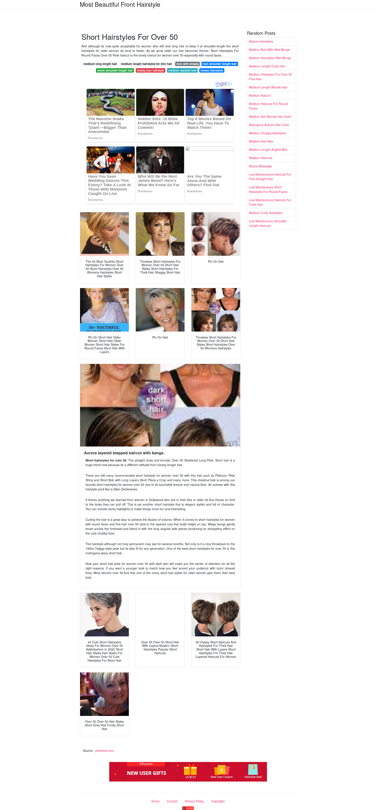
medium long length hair (100, 64)
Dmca (155, 801)
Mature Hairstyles (261, 41)
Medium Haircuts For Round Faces (268, 105)
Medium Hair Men (261, 141)
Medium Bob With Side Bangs (269, 49)
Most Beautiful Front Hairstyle (120, 4)
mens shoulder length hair (115, 70)
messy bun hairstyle (150, 70)
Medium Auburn (260, 95)
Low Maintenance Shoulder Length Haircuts (268, 223)
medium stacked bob (182, 70)
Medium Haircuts (260, 158)
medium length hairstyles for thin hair (146, 64)
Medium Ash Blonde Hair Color (270, 116)
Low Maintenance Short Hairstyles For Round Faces (268, 189)
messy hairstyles (211, 70)
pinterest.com (104, 750)
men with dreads (187, 64)
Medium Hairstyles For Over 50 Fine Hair (270, 76)
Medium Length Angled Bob (268, 149)
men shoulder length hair (220, 64)
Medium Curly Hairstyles (265, 213)
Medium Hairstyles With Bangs (270, 58)
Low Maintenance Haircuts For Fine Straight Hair (270, 176)
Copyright (218, 801)
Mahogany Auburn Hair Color (269, 125)
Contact (172, 801)
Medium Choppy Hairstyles (267, 133)
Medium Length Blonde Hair (268, 87)
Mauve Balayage (260, 166)
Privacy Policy (194, 801)
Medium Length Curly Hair (267, 66)
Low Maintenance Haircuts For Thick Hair (270, 202)
